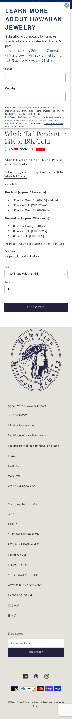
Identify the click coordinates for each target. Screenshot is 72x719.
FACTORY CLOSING (20, 595)
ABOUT (12, 514)
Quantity (8, 282)
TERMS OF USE (17, 555)
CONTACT (14, 524)
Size (6, 266)
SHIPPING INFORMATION (23, 534)
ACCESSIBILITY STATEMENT (25, 585)
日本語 (12, 616)
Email (9, 69)
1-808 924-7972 (17, 415)
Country (10, 88)
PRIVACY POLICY (18, 565)
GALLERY (13, 466)
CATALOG (14, 476)
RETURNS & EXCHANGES (24, 544)
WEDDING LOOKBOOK (22, 486)
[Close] (66, 5)
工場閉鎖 (13, 605)
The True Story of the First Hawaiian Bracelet (34, 446)
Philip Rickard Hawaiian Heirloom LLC (34, 701)
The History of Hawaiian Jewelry (27, 435)
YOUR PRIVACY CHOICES (23, 575)
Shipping (9, 256)
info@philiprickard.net (21, 425)
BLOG (11, 456)
